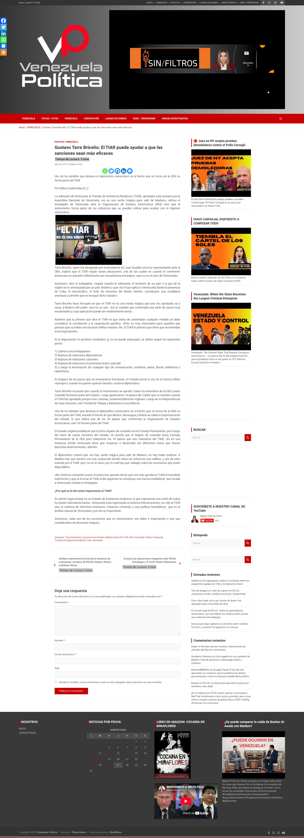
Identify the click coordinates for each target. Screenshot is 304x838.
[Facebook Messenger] (130, 171)
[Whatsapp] (105, 171)
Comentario (62, 602)
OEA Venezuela (136, 537)
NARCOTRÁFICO (229, 2)
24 (91, 765)
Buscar (248, 437)
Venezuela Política (47, 832)
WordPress (116, 832)
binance (195, 683)
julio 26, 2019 (61, 164)
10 (91, 753)
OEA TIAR (123, 537)
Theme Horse (78, 832)
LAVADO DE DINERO (209, 2)
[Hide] (1, 58)
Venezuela (97, 540)
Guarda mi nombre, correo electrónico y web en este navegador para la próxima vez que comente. (110, 682)
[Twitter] (111, 171)
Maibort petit (111, 537)
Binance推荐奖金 (200, 669)
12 (109, 753)
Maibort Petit (76, 164)
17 (91, 759)
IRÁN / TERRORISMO (249, 2)
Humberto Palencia (201, 656)
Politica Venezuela (154, 537)
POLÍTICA (175, 2)
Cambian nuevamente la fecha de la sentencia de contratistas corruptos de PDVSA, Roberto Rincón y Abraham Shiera (85, 562)
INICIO (150, 2)
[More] (3, 52)
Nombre (60, 640)
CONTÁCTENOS (27, 732)
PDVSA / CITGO (49, 118)
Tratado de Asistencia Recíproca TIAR (73, 540)
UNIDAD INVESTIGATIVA (175, 118)
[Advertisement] (221, 396)
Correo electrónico (65, 654)
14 (127, 753)
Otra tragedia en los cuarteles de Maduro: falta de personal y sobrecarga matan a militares (220, 660)
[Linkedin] (123, 171)
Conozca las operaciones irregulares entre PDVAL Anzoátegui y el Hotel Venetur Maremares (150, 560)
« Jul (89, 776)
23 (145, 759)
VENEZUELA (161, 2)
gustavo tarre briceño (93, 537)
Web (57, 668)
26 (109, 765)
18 (100, 759)
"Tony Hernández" (73, 537)
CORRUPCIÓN (189, 2)
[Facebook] (117, 171)
